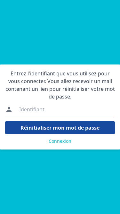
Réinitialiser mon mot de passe (60, 127)
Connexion (60, 141)
